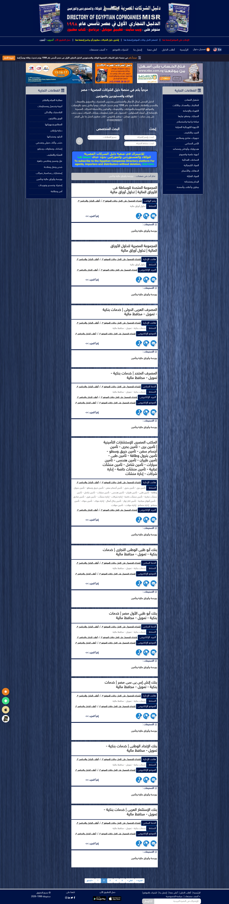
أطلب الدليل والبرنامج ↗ (89, 201)
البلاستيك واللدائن (53, 112)
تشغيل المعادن (192, 100)
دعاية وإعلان (56, 130)
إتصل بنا (137, 49)
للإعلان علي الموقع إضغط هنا (175, 40)
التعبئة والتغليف (54, 155)
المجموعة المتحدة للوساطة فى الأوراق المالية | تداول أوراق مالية (133, 190)
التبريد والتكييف (191, 132)
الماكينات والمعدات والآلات (186, 105)
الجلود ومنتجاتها (54, 136)
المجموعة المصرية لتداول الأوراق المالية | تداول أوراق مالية (133, 248)
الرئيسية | (196, 893)
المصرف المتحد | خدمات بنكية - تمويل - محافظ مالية (134, 375)
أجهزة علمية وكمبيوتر (189, 154)
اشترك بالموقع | (149, 893)
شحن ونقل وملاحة (53, 167)
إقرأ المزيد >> (92, 216)
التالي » (130, 881)
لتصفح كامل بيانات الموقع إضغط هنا (140, 40)
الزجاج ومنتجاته (191, 181)
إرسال (146, 901)
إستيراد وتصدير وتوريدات (50, 185)
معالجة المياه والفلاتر (52, 100)
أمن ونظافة (56, 191)
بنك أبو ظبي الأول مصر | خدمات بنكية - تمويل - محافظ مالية (133, 615)
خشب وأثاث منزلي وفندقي (49, 142)
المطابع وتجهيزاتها (53, 124)
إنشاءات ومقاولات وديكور (49, 149)
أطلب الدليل (168, 49)
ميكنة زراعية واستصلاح (188, 121)
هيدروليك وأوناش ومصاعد (186, 149)
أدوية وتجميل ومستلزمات (50, 106)
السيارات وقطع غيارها (188, 116)
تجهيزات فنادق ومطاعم (187, 138)
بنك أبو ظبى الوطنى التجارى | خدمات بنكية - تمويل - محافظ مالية (130, 552)
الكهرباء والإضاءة (191, 111)
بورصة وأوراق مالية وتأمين (121, 176)
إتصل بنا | (162, 893)
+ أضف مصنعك (98, 49)
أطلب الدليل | (185, 893)
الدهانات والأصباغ (190, 171)
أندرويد (50, 40)
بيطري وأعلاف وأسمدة (188, 187)
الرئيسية (184, 49)
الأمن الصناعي (192, 143)
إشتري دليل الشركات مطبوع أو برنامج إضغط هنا (97, 40)
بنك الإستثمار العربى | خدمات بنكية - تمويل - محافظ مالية (130, 812)
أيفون (42, 40)
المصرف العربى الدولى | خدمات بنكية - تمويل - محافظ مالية (130, 312)
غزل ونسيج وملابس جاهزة (49, 161)
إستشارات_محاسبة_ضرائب (49, 173)
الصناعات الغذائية (190, 160)
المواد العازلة (193, 176)
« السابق (90, 881)
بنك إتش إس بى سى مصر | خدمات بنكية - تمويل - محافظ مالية (131, 684)
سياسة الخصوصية (174, 896)
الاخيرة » (139, 881)
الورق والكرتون (55, 118)
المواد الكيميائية (191, 165)
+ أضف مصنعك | (192, 896)
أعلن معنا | (173, 893)
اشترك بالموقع (120, 49)
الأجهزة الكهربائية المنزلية (187, 127)
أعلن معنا (152, 49)
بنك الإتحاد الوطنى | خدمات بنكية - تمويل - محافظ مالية (131, 748)
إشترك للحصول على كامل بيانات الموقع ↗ (122, 201)
